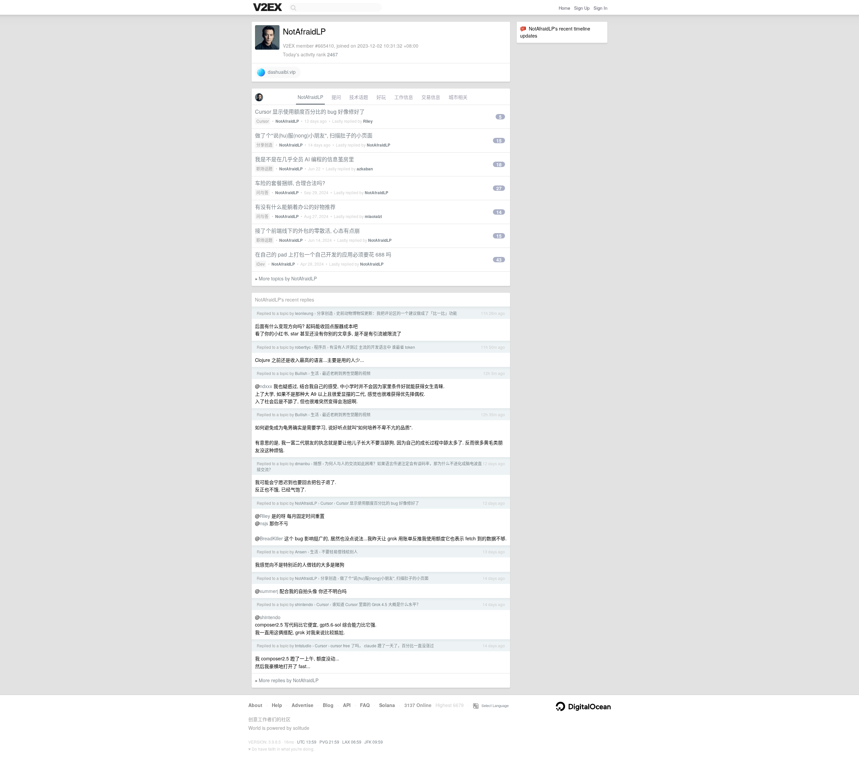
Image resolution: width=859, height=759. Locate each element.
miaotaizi (373, 216)
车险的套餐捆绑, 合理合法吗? (290, 183)
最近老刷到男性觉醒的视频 (346, 373)
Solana (387, 705)
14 (499, 212)
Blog (328, 705)
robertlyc (303, 347)
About (255, 705)
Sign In (600, 8)
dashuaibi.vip (280, 71)
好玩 (381, 97)
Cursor (262, 121)
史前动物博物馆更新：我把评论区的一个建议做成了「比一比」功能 (396, 313)
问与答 (262, 192)
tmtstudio (303, 645)
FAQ (365, 705)
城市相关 (458, 97)
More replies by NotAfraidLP (288, 680)
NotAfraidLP (310, 97)
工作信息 (403, 97)
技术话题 (358, 97)
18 (499, 164)
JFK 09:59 (373, 742)
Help (277, 705)
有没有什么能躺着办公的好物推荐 (295, 207)
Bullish (301, 373)
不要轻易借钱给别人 (339, 551)
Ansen (301, 551)
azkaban (365, 169)
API (347, 705)
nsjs (264, 523)
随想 (317, 463)
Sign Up (582, 8)
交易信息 (430, 97)
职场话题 (264, 168)
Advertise (302, 705)
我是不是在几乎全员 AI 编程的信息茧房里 (304, 159)
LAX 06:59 (351, 742)
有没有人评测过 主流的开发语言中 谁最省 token (372, 347)
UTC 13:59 (306, 742)
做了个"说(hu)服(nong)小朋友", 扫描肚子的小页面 (313, 135)
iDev (260, 264)
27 (499, 188)
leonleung (304, 313)
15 (499, 140)
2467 (332, 54)
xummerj (269, 591)
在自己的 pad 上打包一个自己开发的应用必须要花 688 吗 (323, 254)
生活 (315, 373)
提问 (336, 97)
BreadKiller (271, 538)
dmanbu (302, 463)
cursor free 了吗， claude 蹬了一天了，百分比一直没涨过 (382, 645)
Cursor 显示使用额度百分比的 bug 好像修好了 (310, 111)
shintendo (304, 604)
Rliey (368, 121)
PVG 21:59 (329, 742)
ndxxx (266, 386)
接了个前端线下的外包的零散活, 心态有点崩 (307, 230)
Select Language (493, 705)
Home (564, 8)
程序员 (320, 347)
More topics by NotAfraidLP (288, 278)
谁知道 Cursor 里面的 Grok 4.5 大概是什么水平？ (376, 604)
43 (499, 259)
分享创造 (264, 145)
